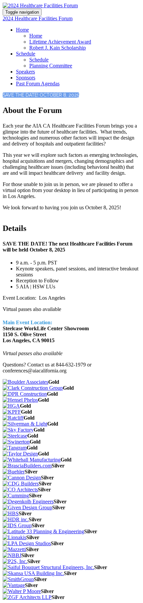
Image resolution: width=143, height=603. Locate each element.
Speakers (25, 71)
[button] (41, 95)
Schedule (25, 53)
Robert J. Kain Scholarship (57, 47)
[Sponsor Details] (25, 382)
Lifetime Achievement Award (60, 42)
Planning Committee (50, 65)
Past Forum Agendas (38, 83)
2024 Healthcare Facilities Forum (37, 18)
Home (22, 30)
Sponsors (25, 77)
